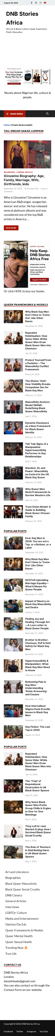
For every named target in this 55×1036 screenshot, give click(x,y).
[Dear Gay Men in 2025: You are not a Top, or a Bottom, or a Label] (13, 538)
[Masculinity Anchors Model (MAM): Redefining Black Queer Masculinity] (13, 402)
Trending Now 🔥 (16, 947)
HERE (18, 291)
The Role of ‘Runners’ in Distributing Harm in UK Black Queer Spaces (38, 851)
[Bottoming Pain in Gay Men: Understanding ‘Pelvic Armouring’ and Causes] (13, 682)
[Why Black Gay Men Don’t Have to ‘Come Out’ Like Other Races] (13, 312)
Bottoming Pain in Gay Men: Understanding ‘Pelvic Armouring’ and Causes (36, 688)
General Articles (25, 172)
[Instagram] (40, 2)
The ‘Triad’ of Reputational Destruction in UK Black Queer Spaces (37, 785)
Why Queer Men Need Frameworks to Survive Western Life (37, 492)
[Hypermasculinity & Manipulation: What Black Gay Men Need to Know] (13, 661)
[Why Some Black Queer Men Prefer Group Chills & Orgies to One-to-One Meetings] (13, 802)
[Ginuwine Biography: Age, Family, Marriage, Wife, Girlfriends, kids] (27, 154)
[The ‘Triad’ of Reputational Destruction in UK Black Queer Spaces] (13, 781)
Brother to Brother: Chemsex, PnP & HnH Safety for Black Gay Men (38, 644)
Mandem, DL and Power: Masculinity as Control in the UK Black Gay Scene (37, 472)
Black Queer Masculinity (21, 883)
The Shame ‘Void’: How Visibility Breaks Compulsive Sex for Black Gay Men (37, 385)
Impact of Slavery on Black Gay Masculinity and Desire (38, 604)
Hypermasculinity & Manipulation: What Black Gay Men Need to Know (37, 665)
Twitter (19, 1031)
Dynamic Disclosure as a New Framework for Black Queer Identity (37, 427)
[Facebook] (31, 2)
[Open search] (47, 113)
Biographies (9, 172)
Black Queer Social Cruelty (22, 889)
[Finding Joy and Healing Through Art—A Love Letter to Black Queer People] (13, 619)
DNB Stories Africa (30, 1024)
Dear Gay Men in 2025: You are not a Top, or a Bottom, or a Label (38, 543)
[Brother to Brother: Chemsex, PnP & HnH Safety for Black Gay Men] (13, 640)
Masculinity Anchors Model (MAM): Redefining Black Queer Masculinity (37, 406)
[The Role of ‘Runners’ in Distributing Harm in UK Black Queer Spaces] (13, 847)
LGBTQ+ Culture (16, 912)
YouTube (44, 1031)
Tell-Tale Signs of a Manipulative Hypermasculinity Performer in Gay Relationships (36, 450)
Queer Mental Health (19, 936)
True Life (10, 953)
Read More (10, 227)
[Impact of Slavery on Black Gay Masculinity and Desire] (13, 601)
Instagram (31, 1031)
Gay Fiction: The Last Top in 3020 (37, 728)
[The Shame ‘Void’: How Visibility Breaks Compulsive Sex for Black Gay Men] (13, 381)
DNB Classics (13, 895)
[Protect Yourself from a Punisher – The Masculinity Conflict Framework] (13, 360)
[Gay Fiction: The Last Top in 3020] (13, 727)
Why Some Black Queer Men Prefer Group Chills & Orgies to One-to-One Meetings (38, 808)
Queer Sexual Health (18, 942)
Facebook (8, 1031)
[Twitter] (36, 2)
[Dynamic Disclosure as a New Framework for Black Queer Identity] (13, 423)
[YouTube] (45, 2)
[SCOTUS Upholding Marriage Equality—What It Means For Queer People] (13, 580)
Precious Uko (32, 188)
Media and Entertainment (21, 918)
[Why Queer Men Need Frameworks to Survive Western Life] (13, 489)
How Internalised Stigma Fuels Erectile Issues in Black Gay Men (37, 710)
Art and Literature (17, 872)
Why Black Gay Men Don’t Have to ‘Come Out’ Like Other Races (37, 316)
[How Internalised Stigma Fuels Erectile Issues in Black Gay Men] (13, 706)
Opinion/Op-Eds (15, 924)
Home (7, 125)
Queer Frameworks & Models (24, 930)
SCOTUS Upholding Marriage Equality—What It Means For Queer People (37, 585)
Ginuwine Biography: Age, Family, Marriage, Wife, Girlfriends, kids (24, 180)
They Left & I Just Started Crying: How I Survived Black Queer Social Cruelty (38, 831)
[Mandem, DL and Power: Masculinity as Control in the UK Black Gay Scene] (13, 468)
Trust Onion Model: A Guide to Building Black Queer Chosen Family (38, 511)
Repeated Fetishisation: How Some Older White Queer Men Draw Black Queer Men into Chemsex (38, 340)
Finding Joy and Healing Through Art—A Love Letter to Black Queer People (37, 623)
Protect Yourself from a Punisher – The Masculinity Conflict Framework (38, 364)
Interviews (12, 907)
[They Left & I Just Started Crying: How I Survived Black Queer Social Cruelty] (13, 826)
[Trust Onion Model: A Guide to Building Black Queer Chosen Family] (13, 507)
